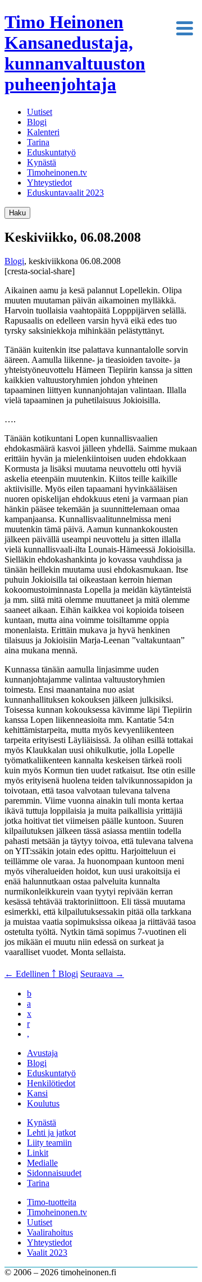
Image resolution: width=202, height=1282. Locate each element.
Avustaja (42, 1053)
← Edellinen (28, 974)
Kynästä (41, 162)
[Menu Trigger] (184, 27)
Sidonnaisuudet (54, 1173)
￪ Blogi (65, 974)
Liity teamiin (49, 1142)
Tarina (38, 142)
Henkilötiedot (51, 1083)
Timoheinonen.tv (57, 172)
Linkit (37, 1153)
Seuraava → (102, 974)
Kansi (37, 1093)
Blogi (37, 122)
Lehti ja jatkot (51, 1132)
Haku (17, 213)
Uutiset (39, 112)
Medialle (42, 1163)
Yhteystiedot (49, 182)
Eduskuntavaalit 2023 (65, 192)
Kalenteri (43, 132)
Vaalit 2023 (47, 1252)
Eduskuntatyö (51, 152)
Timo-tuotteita (51, 1202)
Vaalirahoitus (50, 1232)
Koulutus (43, 1103)
